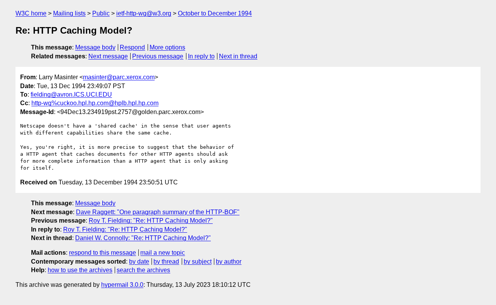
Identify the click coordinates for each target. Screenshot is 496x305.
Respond (132, 47)
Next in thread (238, 56)
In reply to (201, 56)
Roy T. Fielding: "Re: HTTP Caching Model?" (151, 220)
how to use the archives (80, 270)
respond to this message (102, 252)
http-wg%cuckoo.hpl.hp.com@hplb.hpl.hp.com (94, 103)
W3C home (31, 13)
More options (167, 47)
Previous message (157, 56)
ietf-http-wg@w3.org (143, 13)
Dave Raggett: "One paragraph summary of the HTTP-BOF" (157, 212)
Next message (108, 56)
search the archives (143, 270)
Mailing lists (69, 13)
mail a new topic (162, 252)
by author (228, 261)
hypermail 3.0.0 (122, 284)
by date (139, 261)
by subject (198, 261)
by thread (166, 261)
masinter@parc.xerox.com (119, 77)
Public (101, 13)
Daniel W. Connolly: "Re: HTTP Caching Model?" (143, 238)
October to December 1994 (215, 13)
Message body (95, 47)
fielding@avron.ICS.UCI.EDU (71, 94)
